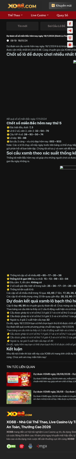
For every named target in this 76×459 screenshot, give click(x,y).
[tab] (22, 26)
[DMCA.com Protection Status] (11, 446)
